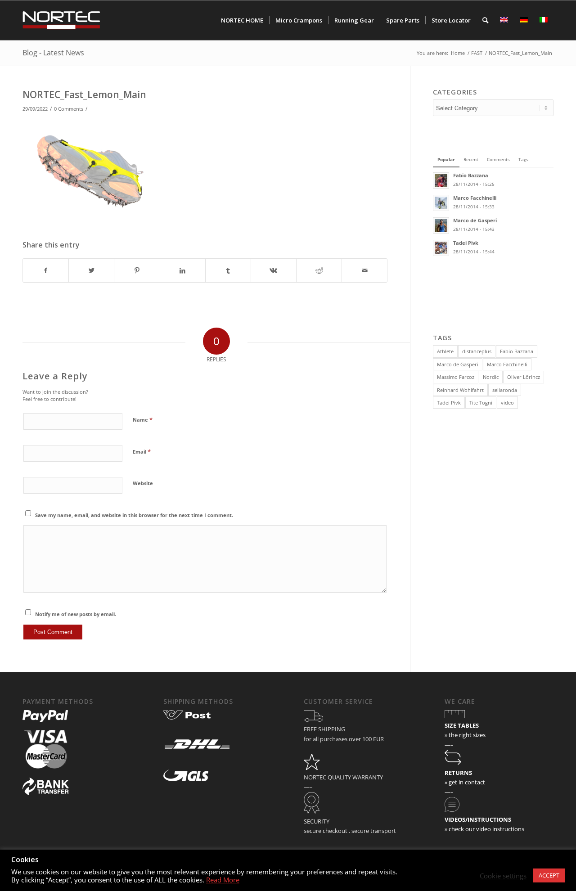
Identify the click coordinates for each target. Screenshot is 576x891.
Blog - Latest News (53, 53)
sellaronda (504, 390)
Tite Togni (480, 402)
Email (142, 451)
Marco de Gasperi (457, 364)
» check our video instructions (484, 829)
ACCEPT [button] (549, 875)
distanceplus (476, 351)
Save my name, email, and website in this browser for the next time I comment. (134, 515)
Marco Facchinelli (507, 364)
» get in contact (465, 782)
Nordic (491, 377)
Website (143, 483)
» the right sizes (465, 735)
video (507, 402)
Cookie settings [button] (503, 876)
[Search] (485, 20)
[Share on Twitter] (91, 270)
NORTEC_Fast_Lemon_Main (84, 94)
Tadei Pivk (449, 402)
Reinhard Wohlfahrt (460, 390)
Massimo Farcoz (455, 377)
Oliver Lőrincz (523, 377)
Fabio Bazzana (516, 351)
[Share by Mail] (364, 270)
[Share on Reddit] (319, 270)
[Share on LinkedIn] (182, 270)
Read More (222, 879)
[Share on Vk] (273, 270)
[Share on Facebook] (45, 270)
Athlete (445, 351)
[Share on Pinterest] (136, 270)
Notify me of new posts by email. (75, 614)
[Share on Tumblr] (228, 270)
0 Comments (68, 109)
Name (143, 419)
